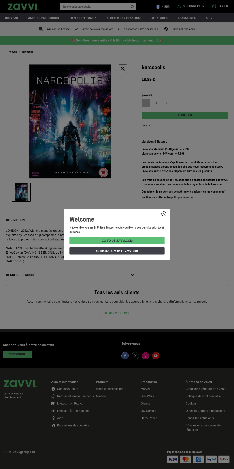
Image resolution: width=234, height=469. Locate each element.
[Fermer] (164, 214)
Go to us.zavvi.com (117, 240)
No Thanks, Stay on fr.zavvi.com (117, 251)
